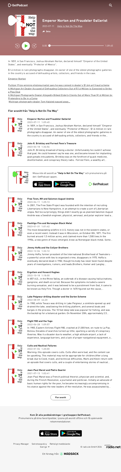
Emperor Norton (17, 79)
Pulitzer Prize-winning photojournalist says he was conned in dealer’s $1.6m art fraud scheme (58, 85)
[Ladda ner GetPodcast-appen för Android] (64, 184)
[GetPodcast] (16, 5)
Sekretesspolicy (39, 444)
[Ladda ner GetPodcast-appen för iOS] (42, 184)
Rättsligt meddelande (60, 444)
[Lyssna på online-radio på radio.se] (113, 446)
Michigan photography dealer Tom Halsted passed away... (39, 102)
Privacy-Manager (21, 444)
